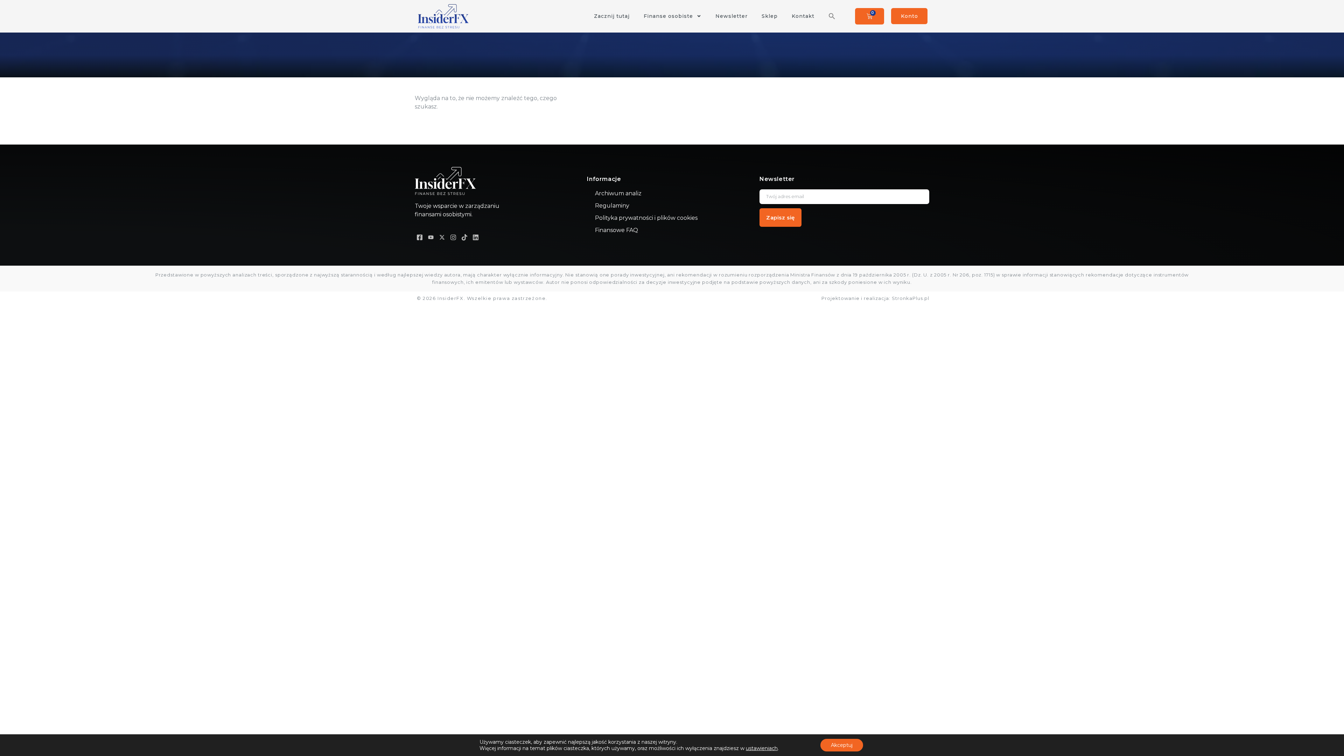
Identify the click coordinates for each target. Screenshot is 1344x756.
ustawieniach (762, 748)
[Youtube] (431, 237)
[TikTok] (464, 237)
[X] (442, 237)
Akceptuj (842, 745)
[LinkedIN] (475, 237)
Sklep (770, 16)
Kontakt (803, 16)
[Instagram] (453, 237)
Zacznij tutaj (612, 16)
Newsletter (731, 16)
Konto (909, 16)
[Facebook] (419, 237)
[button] (831, 16)
